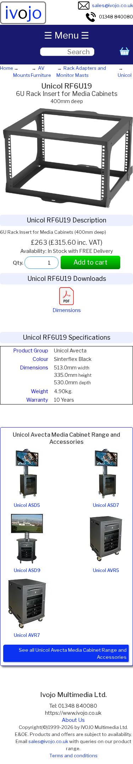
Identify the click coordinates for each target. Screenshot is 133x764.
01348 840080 (116, 16)
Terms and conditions (73, 755)
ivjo (23, 12)
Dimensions (66, 310)
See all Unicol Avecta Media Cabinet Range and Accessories (73, 653)
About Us (73, 720)
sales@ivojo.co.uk (112, 5)
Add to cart (90, 262)
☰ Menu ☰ (66, 35)
